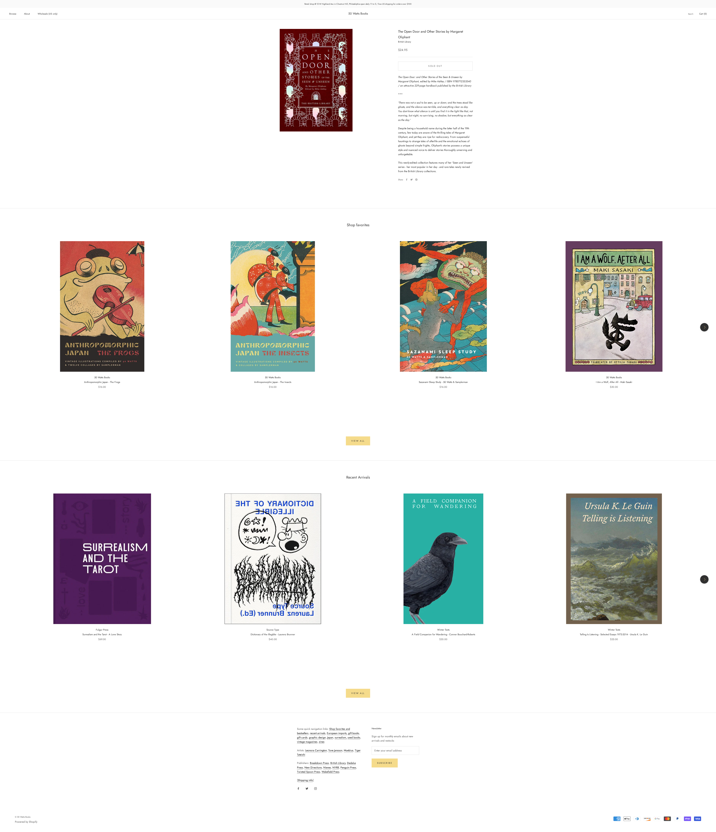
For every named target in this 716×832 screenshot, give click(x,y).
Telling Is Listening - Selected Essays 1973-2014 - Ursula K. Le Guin (614, 634)
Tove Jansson (335, 750)
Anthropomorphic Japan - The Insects (272, 382)
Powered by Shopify (26, 822)
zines (321, 742)
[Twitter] (411, 179)
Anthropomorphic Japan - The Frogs (102, 382)
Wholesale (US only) (47, 13)
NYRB (335, 767)
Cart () (703, 13)
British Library (338, 763)
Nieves (327, 767)
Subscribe (384, 763)
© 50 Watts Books (22, 816)
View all (358, 441)
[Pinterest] (416, 179)
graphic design (317, 737)
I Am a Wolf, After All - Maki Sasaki (614, 382)
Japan (330, 737)
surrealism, (341, 737)
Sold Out (435, 66)
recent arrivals (317, 733)
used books (354, 737)
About (27, 13)
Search (690, 13)
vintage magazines (307, 742)
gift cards (302, 737)
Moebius (348, 750)
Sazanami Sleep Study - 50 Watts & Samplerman (443, 382)
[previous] (11, 327)
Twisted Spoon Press (308, 772)
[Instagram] (315, 788)
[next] (704, 327)
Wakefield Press (330, 772)
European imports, (337, 733)
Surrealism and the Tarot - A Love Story (102, 634)
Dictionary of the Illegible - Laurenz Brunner (273, 634)
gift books (353, 733)
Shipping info (305, 780)
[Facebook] (407, 179)
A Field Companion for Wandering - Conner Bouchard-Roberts (443, 634)
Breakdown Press (319, 763)
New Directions (313, 767)
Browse (12, 13)
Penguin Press (348, 767)
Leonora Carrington (316, 750)
